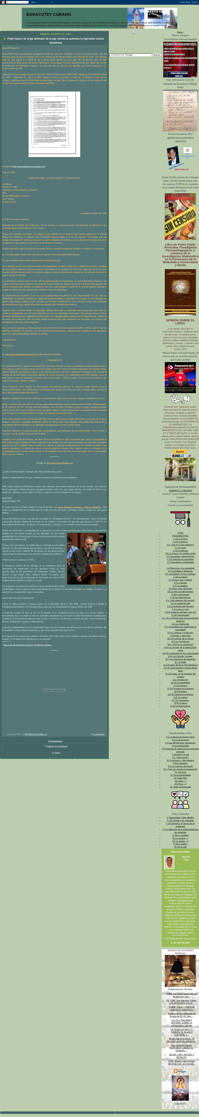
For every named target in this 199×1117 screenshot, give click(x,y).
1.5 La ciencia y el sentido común (180, 553)
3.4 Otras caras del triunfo (180, 589)
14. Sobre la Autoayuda (180, 787)
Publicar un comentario (57, 746)
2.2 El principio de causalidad (180, 559)
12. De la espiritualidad (180, 775)
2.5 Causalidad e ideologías (180, 571)
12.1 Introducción (180, 680)
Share (180, 32)
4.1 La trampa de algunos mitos (180, 737)
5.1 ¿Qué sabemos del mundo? (180, 600)
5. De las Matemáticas (180, 598)
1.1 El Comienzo (180, 542)
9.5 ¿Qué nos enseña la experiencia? (180, 769)
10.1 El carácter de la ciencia (180, 639)
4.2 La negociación (180, 740)
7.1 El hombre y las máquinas (180, 821)
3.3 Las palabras (180, 586)
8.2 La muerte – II (180, 841)
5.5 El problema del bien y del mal (180, 612)
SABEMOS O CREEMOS (180, 491)
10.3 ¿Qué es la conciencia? (180, 645)
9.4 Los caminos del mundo (180, 766)
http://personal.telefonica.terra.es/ (20, 354)
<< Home (56, 753)
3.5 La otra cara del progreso (180, 592)
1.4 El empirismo (180, 551)
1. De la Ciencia (180, 539)
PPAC (186, 860)
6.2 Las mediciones (180, 624)
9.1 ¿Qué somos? (180, 757)
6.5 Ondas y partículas (180, 636)
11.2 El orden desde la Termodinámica (180, 665)
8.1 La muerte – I (180, 838)
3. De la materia (180, 577)
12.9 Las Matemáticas (180, 706)
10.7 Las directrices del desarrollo (180, 659)
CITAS (180, 533)
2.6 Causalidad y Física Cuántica (180, 574)
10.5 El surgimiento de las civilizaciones (180, 653)
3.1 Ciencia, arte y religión (180, 580)
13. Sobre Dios (180, 778)
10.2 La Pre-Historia (180, 642)
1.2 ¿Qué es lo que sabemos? (180, 545)
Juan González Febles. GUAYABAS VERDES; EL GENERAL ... (182, 1048)
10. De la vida (180, 847)
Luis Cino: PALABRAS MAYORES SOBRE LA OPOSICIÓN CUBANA (181, 1023)
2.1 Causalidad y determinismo (180, 556)
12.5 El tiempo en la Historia (180, 694)
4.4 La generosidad (180, 746)
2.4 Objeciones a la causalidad (180, 568)
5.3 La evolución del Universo (180, 606)
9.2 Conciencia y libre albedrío (180, 760)
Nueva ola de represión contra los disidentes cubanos (27, 645)
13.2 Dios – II (180, 784)
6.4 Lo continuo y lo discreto (180, 633)
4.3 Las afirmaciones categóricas (180, 743)
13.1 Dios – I (180, 781)
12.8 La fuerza (180, 703)
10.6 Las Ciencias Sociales (180, 656)
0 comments (98, 734)
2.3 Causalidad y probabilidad (180, 562)
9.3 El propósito (180, 763)
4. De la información (180, 595)
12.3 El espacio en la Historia (180, 689)
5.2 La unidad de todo (180, 603)
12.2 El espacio (180, 686)
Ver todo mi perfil (181, 943)
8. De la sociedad (180, 835)
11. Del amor (180, 772)
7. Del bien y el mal (180, 755)
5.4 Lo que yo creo (180, 609)
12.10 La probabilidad (180, 683)
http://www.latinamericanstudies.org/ (29, 167)
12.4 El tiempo (180, 692)
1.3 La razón (180, 548)
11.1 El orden (180, 662)
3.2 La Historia (180, 583)
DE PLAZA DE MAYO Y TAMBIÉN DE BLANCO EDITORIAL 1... (181, 1032)
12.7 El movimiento (180, 700)
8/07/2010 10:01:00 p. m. (36, 734)
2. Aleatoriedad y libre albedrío (180, 818)
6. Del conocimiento (180, 615)
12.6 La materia (180, 697)
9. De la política (180, 844)
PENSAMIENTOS (180, 536)
